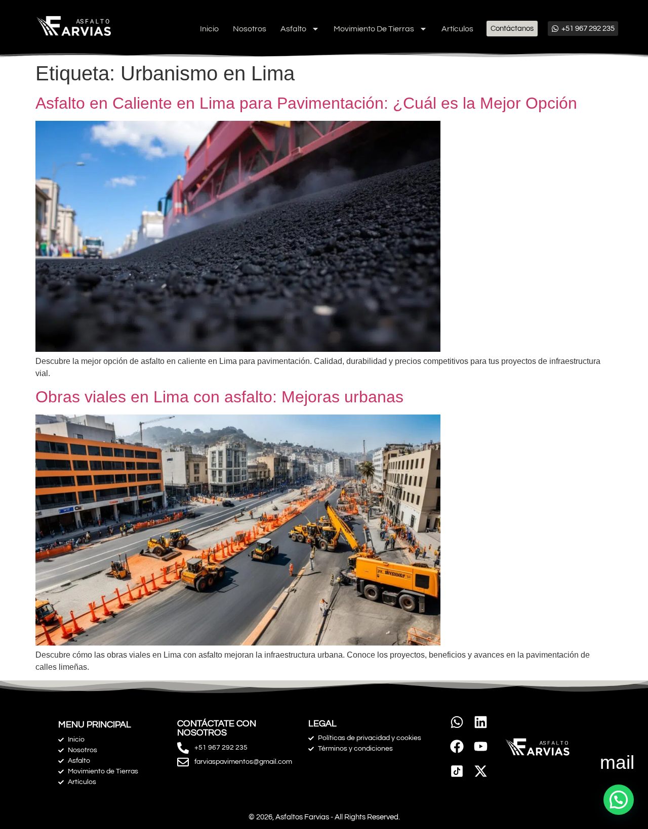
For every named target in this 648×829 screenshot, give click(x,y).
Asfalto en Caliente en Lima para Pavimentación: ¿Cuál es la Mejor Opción (306, 103)
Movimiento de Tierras (374, 29)
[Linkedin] (480, 722)
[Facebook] (456, 746)
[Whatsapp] (456, 722)
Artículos (457, 29)
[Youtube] (480, 746)
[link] (456, 771)
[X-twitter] (480, 771)
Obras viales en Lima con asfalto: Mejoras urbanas (219, 397)
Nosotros (249, 29)
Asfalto (293, 29)
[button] (618, 800)
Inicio (209, 29)
